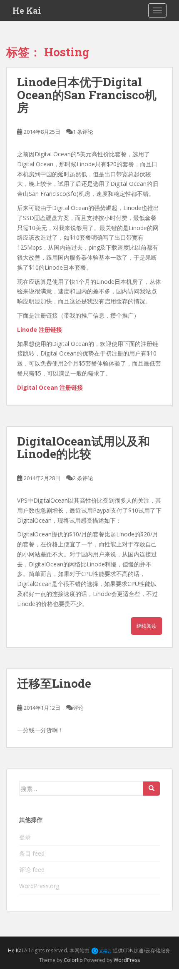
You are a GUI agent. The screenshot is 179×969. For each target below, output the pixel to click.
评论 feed (32, 870)
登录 (25, 837)
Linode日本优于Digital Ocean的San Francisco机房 (87, 94)
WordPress (127, 960)
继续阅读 (147, 625)
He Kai (26, 10)
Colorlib (73, 960)
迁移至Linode (54, 683)
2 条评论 (83, 478)
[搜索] (151, 788)
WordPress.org (39, 886)
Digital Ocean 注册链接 (50, 387)
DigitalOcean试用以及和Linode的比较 (83, 447)
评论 (78, 707)
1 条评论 (83, 131)
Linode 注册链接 (39, 329)
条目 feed (32, 853)
